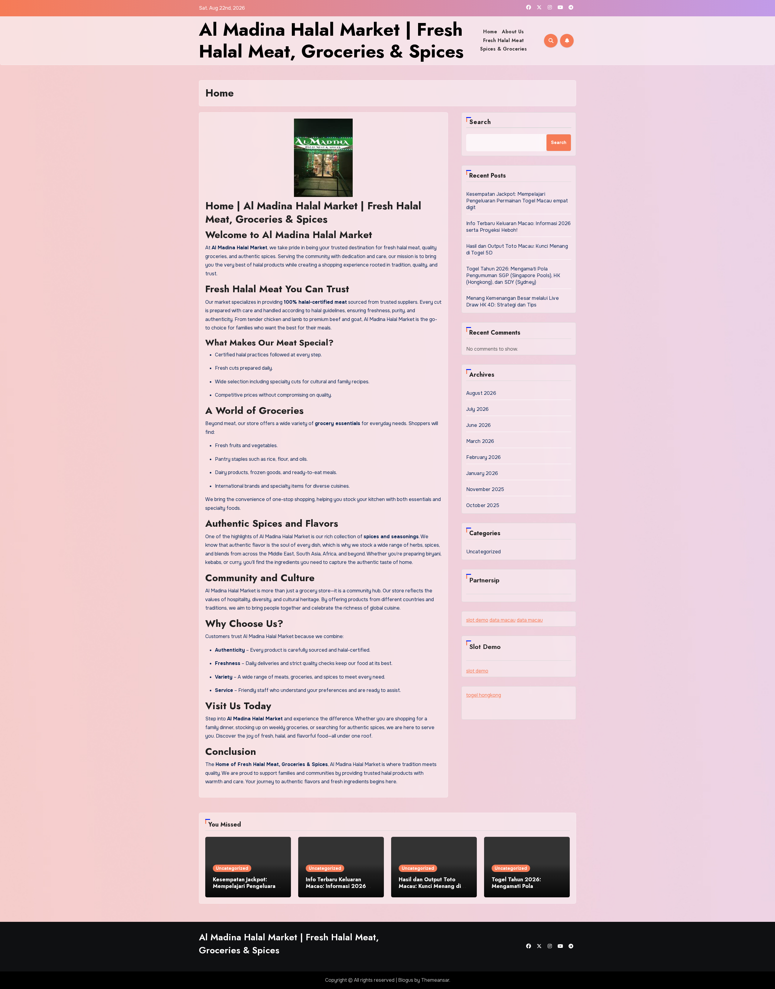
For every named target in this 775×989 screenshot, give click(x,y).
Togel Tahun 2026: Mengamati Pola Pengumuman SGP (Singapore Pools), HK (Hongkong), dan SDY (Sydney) (513, 275)
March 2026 (480, 441)
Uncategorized (483, 552)
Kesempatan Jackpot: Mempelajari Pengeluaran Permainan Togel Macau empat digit (517, 201)
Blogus (405, 980)
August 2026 (481, 393)
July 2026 (477, 409)
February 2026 (483, 457)
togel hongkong (483, 695)
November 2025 (485, 489)
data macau (503, 620)
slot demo (477, 620)
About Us (513, 31)
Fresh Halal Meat (503, 40)
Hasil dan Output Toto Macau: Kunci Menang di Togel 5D (430, 886)
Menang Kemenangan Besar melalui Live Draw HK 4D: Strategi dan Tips (512, 301)
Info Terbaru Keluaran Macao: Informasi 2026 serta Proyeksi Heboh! (336, 886)
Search (480, 122)
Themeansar (435, 980)
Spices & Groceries (503, 48)
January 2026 (482, 473)
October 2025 (482, 505)
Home (490, 31)
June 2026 (478, 425)
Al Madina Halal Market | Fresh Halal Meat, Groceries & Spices (331, 40)
